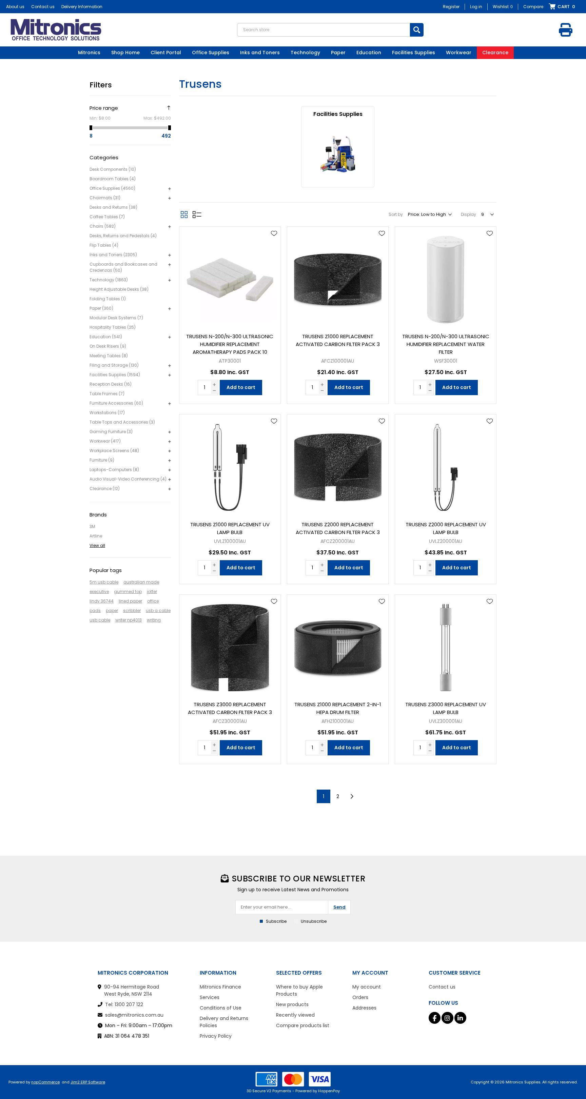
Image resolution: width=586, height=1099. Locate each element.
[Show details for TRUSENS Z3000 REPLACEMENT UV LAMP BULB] (445, 645)
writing (154, 620)
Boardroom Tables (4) (113, 179)
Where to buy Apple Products (299, 990)
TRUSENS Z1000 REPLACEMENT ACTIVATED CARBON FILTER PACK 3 (338, 340)
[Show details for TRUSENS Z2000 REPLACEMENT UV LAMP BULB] (445, 464)
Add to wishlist (274, 233)
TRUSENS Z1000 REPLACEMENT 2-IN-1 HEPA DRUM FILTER (337, 708)
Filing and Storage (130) (114, 365)
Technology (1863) (109, 280)
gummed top (128, 591)
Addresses (364, 1007)
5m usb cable (104, 582)
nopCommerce (45, 1082)
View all (97, 545)
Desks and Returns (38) (113, 207)
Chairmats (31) (105, 198)
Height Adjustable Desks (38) (119, 289)
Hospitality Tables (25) (113, 327)
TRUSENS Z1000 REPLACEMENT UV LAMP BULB (230, 528)
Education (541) (106, 337)
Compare (533, 6)
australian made (141, 582)
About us (15, 6)
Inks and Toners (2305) (113, 255)
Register (451, 6)
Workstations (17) (107, 412)
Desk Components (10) (113, 169)
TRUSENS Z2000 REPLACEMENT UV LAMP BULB (446, 528)
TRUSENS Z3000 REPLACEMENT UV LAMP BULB (445, 708)
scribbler (132, 610)
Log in (476, 6)
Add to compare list (274, 253)
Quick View (274, 243)
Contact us (43, 6)
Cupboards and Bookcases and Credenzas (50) (123, 267)
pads (95, 610)
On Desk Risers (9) (108, 346)
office (153, 601)
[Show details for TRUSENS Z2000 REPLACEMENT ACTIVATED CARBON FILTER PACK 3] (337, 464)
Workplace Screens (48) (114, 450)
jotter (152, 591)
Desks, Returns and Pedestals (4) (123, 236)
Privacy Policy (216, 1036)
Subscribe (276, 921)
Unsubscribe (314, 921)
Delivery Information (81, 6)
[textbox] (323, 30)
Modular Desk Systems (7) (116, 318)
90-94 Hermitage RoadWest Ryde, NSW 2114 (131, 990)
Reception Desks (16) (111, 384)
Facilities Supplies (338, 114)
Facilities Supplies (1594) (115, 375)
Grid (184, 214)
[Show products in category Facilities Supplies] (338, 154)
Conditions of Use (220, 1007)
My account (366, 986)
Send (339, 907)
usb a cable (158, 610)
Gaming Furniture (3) (111, 431)
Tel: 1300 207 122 (124, 1004)
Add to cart (241, 387)
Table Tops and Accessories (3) (122, 422)
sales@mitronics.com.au (134, 1015)
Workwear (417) (105, 441)
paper (112, 610)
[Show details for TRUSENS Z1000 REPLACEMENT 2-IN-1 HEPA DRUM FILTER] (337, 645)
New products (292, 1004)
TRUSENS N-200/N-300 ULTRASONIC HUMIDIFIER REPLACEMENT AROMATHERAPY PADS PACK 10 (229, 344)
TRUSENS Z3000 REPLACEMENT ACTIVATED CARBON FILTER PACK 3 (230, 708)
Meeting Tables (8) (109, 356)
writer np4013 (128, 620)
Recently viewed (295, 1015)
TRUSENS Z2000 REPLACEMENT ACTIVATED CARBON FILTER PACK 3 (338, 528)
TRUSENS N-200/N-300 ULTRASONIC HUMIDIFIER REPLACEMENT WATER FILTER (445, 344)
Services (209, 997)
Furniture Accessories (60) (116, 403)
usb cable (100, 620)
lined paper (130, 601)
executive (99, 591)
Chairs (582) (103, 226)
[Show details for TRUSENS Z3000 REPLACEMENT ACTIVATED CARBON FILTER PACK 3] (229, 645)
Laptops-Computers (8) (114, 469)
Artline (96, 536)
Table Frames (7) (107, 393)
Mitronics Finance (220, 986)
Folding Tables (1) (108, 299)
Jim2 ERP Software (88, 1082)
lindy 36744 (102, 601)
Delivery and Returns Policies (224, 1022)
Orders (360, 997)
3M (92, 526)
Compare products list (302, 1025)
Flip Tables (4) (104, 245)
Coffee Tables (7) (107, 217)
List (197, 214)
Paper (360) (101, 308)
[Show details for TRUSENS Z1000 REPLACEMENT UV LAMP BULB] (229, 464)
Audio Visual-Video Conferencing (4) (128, 479)
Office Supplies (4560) (112, 188)
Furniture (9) (102, 460)
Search (417, 30)
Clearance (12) (105, 488)
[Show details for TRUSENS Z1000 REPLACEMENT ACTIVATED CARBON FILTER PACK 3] (337, 277)
